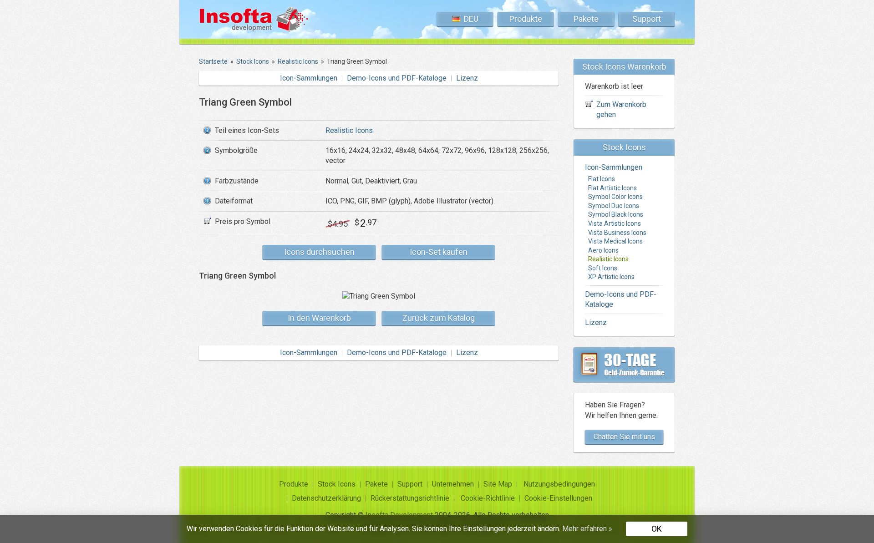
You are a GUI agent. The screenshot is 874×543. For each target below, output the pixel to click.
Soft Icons (602, 268)
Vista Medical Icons (615, 241)
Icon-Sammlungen (308, 78)
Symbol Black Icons (615, 214)
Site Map (497, 484)
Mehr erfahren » (587, 528)
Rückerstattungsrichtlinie (410, 498)
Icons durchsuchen (319, 252)
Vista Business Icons (617, 232)
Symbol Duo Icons (613, 205)
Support (646, 19)
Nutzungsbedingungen (559, 484)
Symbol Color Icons (615, 196)
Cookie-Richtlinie (488, 498)
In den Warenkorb (319, 318)
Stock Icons (337, 484)
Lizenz (467, 78)
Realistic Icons (349, 130)
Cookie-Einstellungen (558, 498)
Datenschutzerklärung (326, 498)
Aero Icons (603, 250)
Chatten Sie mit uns (624, 436)
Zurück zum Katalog (438, 318)
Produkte (525, 19)
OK (656, 528)
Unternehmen (453, 484)
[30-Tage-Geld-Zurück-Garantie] (624, 364)
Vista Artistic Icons (614, 223)
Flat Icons (601, 179)
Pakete (586, 19)
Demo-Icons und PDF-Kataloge (397, 78)
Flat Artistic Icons (612, 188)
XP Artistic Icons (611, 276)
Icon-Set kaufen (438, 252)
